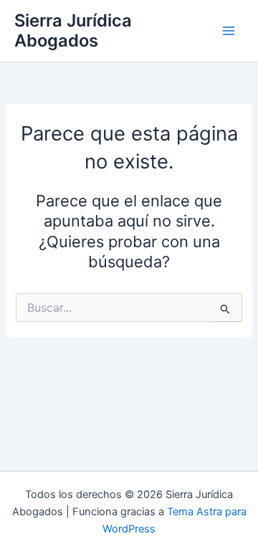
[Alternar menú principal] (229, 31)
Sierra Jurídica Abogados (73, 30)
